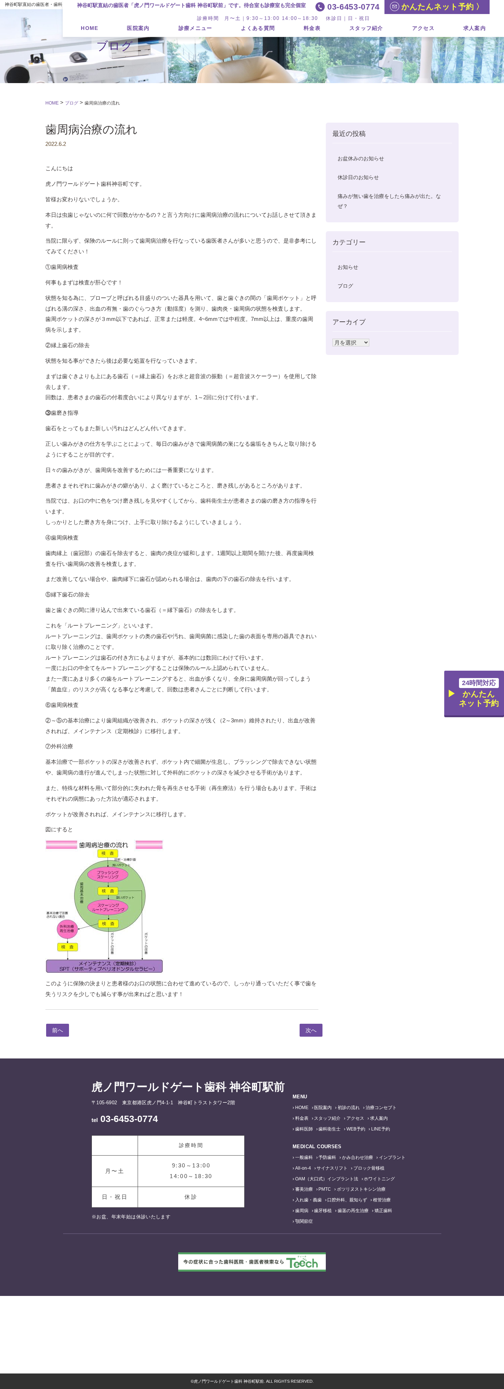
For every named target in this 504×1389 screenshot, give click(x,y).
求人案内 (474, 28)
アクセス (423, 28)
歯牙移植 (323, 1210)
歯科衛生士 (329, 1129)
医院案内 (138, 28)
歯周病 (301, 1210)
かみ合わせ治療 (357, 1157)
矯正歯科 (383, 1210)
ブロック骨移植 (368, 1168)
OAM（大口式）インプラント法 (326, 1178)
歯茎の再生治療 (353, 1210)
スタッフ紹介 (366, 28)
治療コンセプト (381, 1107)
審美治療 (304, 1189)
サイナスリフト (332, 1168)
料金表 (312, 28)
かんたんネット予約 (479, 693)
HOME (89, 28)
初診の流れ (349, 1107)
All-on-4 (303, 1168)
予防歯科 (327, 1157)
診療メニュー (196, 28)
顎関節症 (304, 1221)
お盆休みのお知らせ (361, 158)
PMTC (324, 1189)
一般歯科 (304, 1157)
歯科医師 (304, 1129)
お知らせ (348, 267)
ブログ (345, 286)
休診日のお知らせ (358, 177)
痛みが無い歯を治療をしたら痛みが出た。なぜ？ (389, 201)
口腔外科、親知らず (347, 1199)
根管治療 (382, 1199)
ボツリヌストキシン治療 (361, 1189)
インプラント (392, 1157)
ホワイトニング (379, 1178)
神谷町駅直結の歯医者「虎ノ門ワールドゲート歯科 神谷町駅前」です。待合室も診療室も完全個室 (191, 5)
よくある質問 (258, 28)
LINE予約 (380, 1129)
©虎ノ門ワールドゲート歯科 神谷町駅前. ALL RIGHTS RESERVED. (252, 1381)
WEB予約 (355, 1129)
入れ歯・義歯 (308, 1199)
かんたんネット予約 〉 (441, 6)
